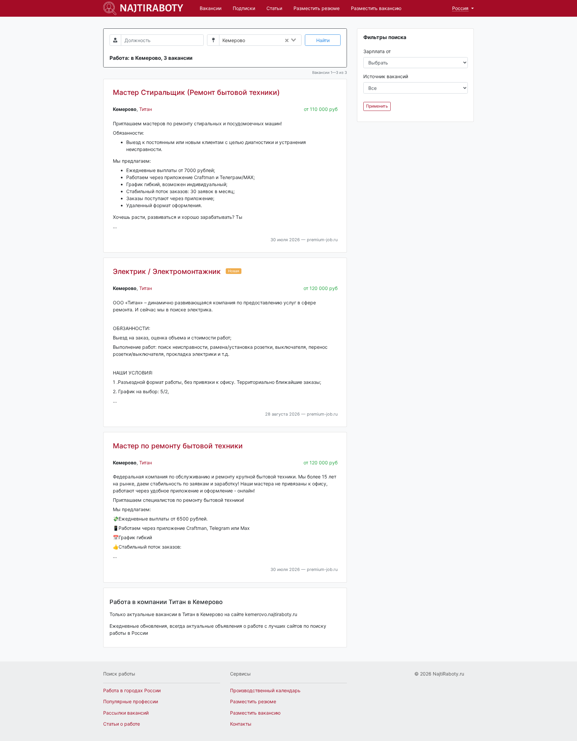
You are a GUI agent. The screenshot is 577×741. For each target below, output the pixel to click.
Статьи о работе (121, 724)
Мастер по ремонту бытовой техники (178, 446)
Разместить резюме (317, 8)
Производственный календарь (265, 690)
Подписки (244, 8)
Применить (377, 106)
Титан (145, 109)
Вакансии (210, 8)
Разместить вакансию (376, 8)
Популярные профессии (130, 701)
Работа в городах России (132, 690)
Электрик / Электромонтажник (167, 271)
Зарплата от (377, 51)
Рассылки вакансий (126, 713)
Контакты (240, 724)
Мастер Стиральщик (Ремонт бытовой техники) (196, 92)
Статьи (274, 8)
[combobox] (274, 40)
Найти (323, 40)
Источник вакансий (385, 76)
